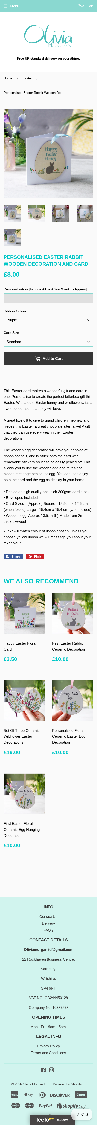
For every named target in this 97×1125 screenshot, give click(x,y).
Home (8, 78)
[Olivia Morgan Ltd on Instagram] (51, 1070)
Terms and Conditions (48, 1053)
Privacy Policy (48, 1046)
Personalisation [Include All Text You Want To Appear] (45, 289)
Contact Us (48, 917)
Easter (27, 78)
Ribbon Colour (15, 311)
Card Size (11, 333)
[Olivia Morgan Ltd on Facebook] (43, 1070)
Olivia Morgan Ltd (35, 1084)
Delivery (48, 923)
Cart (89, 6)
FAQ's (49, 930)
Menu (14, 6)
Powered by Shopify (67, 1084)
